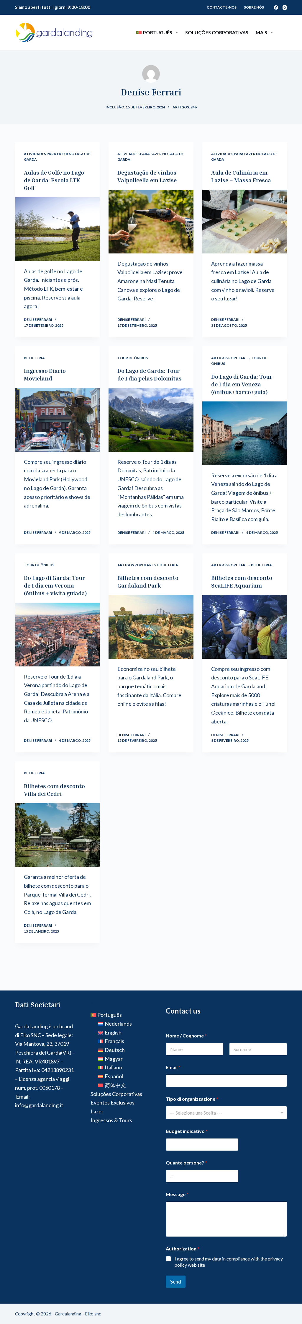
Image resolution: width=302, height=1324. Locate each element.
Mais (261, 32)
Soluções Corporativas (216, 32)
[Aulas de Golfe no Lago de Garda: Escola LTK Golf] (57, 229)
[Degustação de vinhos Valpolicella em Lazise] (151, 221)
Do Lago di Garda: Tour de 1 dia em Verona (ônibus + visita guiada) (55, 585)
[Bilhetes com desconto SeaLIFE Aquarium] (244, 626)
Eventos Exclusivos (112, 1102)
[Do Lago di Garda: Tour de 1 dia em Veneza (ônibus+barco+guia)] (244, 433)
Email (173, 1067)
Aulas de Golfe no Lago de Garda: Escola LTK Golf (54, 180)
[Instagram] (285, 7)
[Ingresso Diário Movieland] (57, 419)
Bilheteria (34, 358)
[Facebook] (276, 7)
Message (177, 1194)
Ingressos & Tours (111, 1120)
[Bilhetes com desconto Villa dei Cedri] (57, 835)
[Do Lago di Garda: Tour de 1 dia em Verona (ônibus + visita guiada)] (57, 634)
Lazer (97, 1111)
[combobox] (226, 1112)
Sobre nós (254, 7)
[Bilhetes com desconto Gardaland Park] (151, 626)
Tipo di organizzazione (192, 1099)
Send (175, 1282)
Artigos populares (230, 358)
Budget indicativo (187, 1131)
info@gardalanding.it (39, 1105)
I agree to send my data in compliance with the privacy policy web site (229, 1262)
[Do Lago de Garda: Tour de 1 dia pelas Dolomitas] (151, 419)
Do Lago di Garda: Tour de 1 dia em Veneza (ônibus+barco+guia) (242, 384)
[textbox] (225, 1113)
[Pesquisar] (285, 32)
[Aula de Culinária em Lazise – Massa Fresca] (244, 221)
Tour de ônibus (132, 358)
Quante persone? (186, 1162)
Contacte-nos (222, 7)
